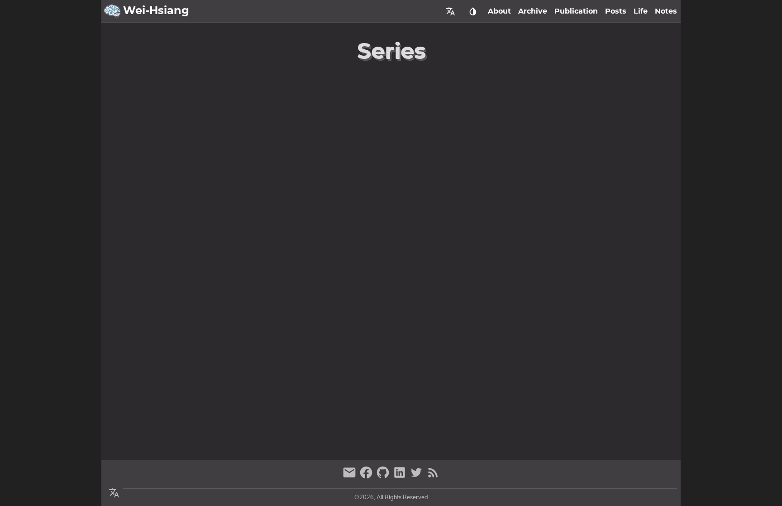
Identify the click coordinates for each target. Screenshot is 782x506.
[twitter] (417, 476)
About (499, 11)
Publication (576, 11)
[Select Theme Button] (473, 11)
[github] (384, 476)
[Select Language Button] (450, 11)
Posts (615, 11)
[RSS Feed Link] (433, 476)
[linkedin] (400, 476)
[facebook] (367, 476)
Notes (666, 11)
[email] (350, 476)
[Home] (112, 11)
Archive (532, 11)
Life (641, 11)
